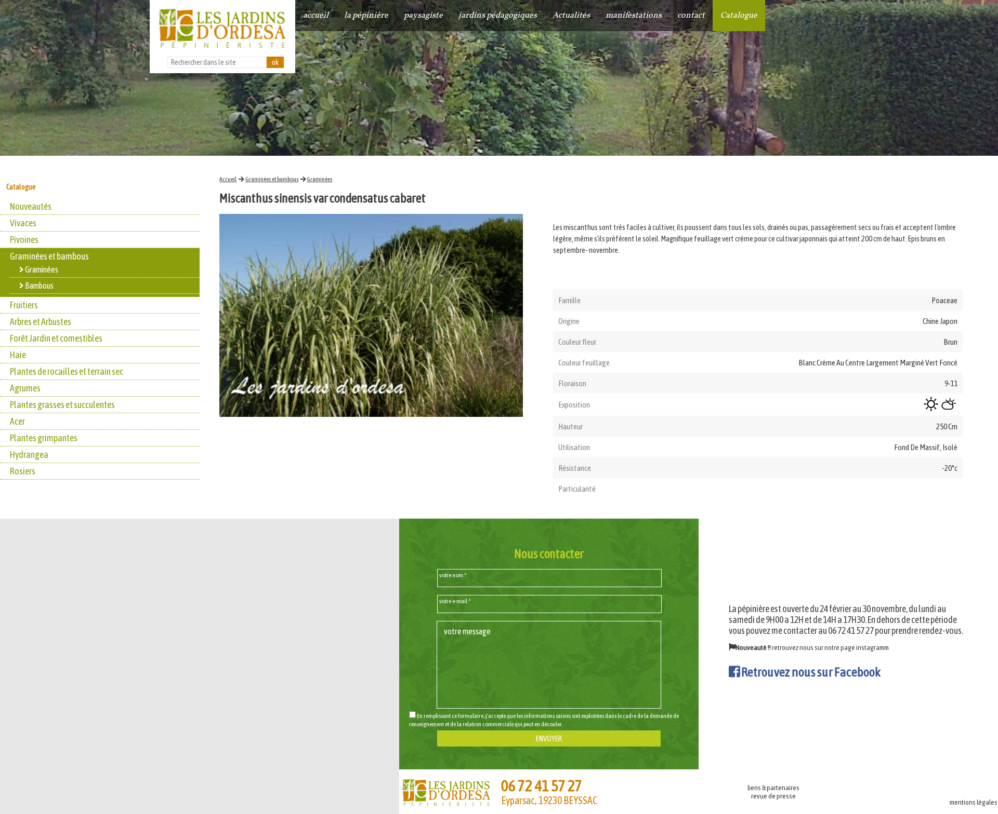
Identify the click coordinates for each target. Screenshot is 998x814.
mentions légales (973, 802)
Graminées (319, 179)
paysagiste (423, 15)
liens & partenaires (773, 787)
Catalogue (738, 15)
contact (691, 15)
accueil (316, 15)
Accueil (228, 179)
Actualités (571, 15)
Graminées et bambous (271, 179)
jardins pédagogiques (497, 15)
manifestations (634, 15)
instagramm (872, 647)
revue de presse (773, 796)
